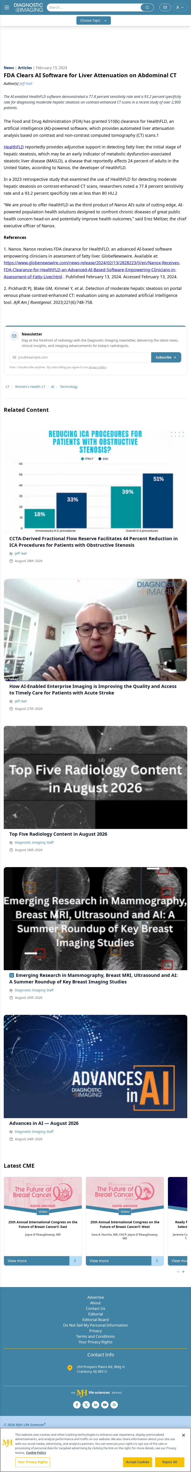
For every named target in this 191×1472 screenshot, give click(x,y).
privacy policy (97, 367)
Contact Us (95, 1308)
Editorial (95, 1314)
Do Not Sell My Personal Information (95, 1325)
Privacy (95, 1330)
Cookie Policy (36, 1453)
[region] (95, 1450)
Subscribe (163, 357)
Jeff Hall (21, 553)
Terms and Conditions (95, 1336)
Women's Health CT (30, 386)
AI (52, 386)
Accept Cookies (137, 1462)
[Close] (183, 1435)
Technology (69, 386)
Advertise (95, 1297)
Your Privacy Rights (96, 1342)
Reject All (169, 1462)
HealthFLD (14, 147)
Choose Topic (90, 20)
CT (8, 386)
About (95, 1302)
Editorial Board (95, 1319)
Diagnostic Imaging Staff (34, 842)
